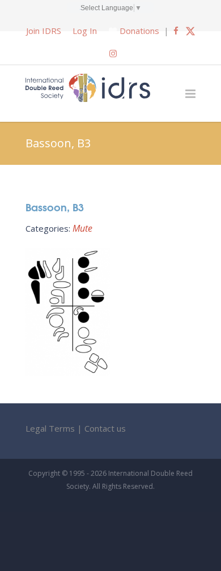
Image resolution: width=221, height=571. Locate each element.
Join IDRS (43, 30)
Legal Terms (50, 428)
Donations (139, 30)
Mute (82, 228)
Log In (85, 30)
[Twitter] (190, 30)
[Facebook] (175, 30)
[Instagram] (113, 53)
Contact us (105, 428)
